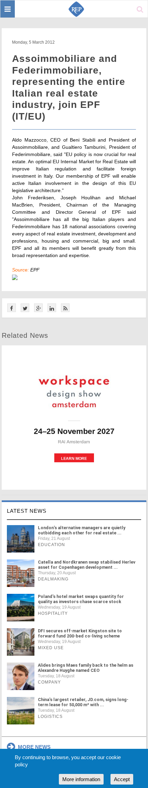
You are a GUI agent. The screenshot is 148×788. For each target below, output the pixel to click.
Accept (122, 779)
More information (81, 779)
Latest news (26, 511)
